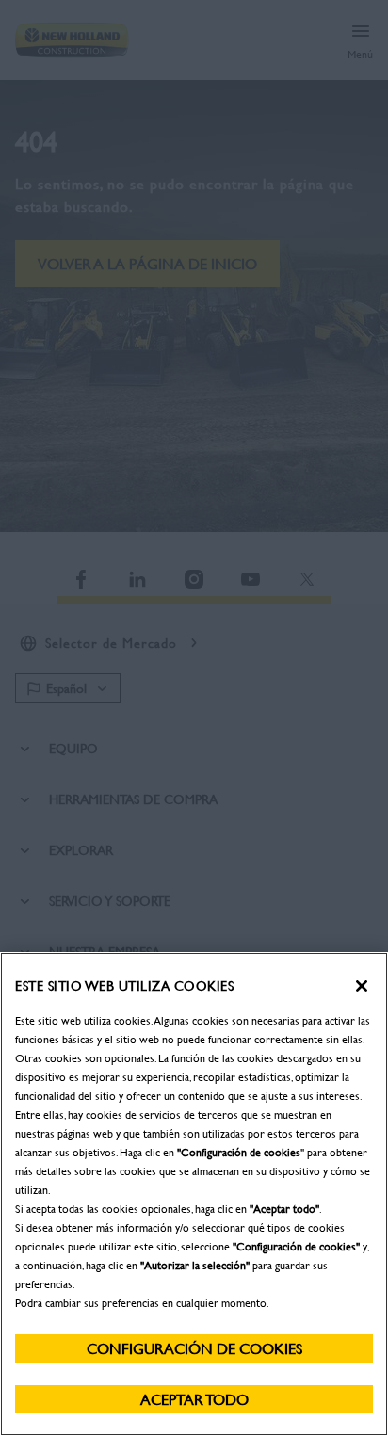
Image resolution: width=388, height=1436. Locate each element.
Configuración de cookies (194, 1348)
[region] (194, 1194)
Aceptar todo (194, 1399)
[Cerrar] (361, 986)
